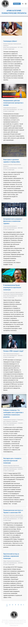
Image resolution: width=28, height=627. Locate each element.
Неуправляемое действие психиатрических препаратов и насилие (13, 103)
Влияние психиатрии (8, 43)
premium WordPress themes (17, 623)
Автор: (10, 47)
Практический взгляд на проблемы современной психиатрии (11, 556)
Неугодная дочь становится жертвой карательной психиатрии (12, 460)
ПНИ (4, 353)
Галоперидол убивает (10, 41)
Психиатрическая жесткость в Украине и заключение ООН (13, 511)
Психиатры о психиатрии (11, 421)
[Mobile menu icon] (26, 4)
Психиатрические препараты (10, 107)
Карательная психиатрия (9, 292)
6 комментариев (7, 520)
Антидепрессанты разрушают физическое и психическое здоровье (12, 221)
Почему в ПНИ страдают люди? (13, 351)
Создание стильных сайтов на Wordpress (13, 622)
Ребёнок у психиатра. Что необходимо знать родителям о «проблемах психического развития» (13, 413)
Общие (4, 561)
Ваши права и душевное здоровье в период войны (11, 161)
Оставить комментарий (8, 49)
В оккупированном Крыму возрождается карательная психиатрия (12, 287)
